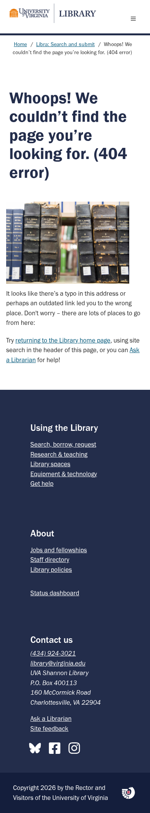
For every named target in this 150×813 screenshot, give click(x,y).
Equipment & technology (63, 474)
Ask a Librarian (51, 718)
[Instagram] (76, 746)
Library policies (51, 569)
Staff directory (49, 559)
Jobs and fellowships (58, 550)
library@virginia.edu (57, 663)
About (42, 533)
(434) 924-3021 (53, 653)
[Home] (49, 13)
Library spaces (50, 464)
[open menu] (135, 18)
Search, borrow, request (63, 444)
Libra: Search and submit (65, 44)
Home (20, 44)
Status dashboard (54, 593)
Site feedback (49, 728)
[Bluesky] (36, 746)
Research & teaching (58, 454)
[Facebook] (56, 746)
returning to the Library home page (62, 340)
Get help (41, 483)
